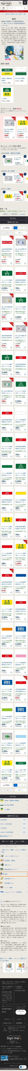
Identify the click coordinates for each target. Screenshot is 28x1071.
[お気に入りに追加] (14, 137)
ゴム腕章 (8, 189)
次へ (20, 232)
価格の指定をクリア (6, 836)
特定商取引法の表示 (14, 1065)
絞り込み (13, 218)
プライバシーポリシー (17, 1063)
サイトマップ (7, 1063)
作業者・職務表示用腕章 (12, 153)
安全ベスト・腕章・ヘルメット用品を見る (13, 851)
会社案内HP (19, 1046)
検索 (25, 8)
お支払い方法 (7, 1023)
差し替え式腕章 (10, 171)
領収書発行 (19, 1023)
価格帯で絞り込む (13, 222)
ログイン (7, 1019)
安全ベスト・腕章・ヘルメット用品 (13, 842)
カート (19, 1019)
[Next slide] (25, 128)
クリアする (22, 214)
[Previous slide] (2, 128)
